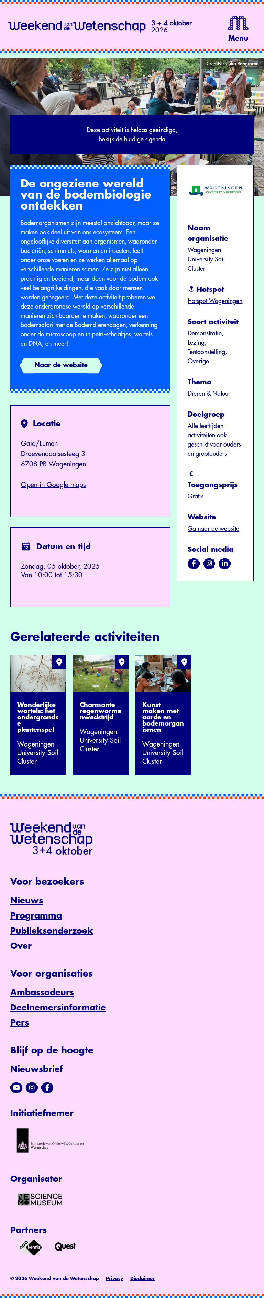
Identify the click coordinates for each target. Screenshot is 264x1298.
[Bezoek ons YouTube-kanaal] (16, 1088)
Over (21, 946)
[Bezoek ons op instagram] (209, 563)
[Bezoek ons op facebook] (194, 563)
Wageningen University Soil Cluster (206, 259)
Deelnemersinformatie (58, 1008)
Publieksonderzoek (51, 931)
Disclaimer (142, 1278)
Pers (19, 1023)
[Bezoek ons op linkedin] (225, 563)
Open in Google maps (53, 485)
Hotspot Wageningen (215, 301)
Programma (36, 916)
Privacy (114, 1278)
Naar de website (61, 365)
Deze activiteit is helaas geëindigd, (132, 134)
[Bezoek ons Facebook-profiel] (47, 1088)
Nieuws (26, 901)
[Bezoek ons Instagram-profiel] (32, 1088)
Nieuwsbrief (36, 1069)
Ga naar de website (213, 529)
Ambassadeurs (42, 992)
